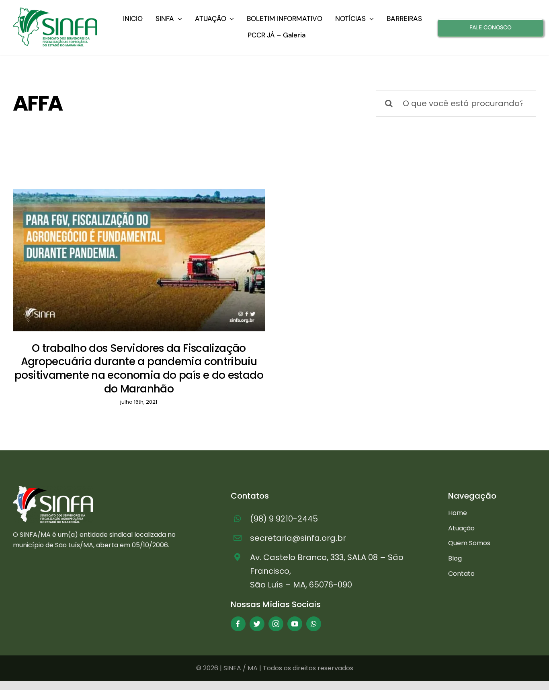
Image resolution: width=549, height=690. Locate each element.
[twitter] (257, 623)
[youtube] (294, 623)
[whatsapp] (313, 623)
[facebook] (238, 623)
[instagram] (275, 623)
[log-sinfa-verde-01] (55, 11)
